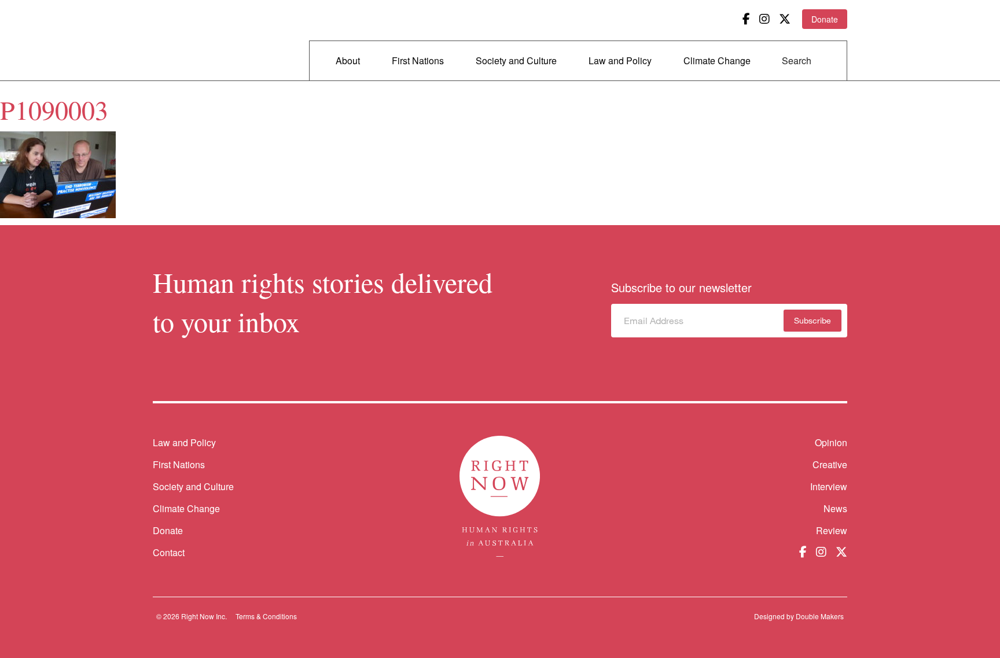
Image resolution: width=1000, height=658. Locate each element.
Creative (829, 464)
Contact (169, 552)
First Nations (418, 60)
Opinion (831, 442)
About (348, 60)
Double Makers (820, 616)
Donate (824, 19)
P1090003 (54, 109)
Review (831, 530)
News (835, 508)
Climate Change (717, 60)
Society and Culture (516, 60)
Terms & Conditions (266, 616)
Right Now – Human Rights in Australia (197, 40)
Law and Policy (620, 60)
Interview (828, 486)
